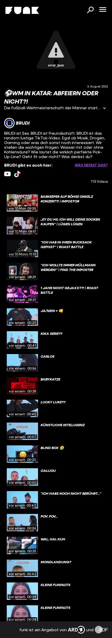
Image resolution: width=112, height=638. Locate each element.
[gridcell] (56, 203)
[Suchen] (90, 10)
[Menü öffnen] (102, 10)
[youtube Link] (7, 174)
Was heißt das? (91, 165)
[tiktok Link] (17, 174)
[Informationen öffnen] (104, 108)
